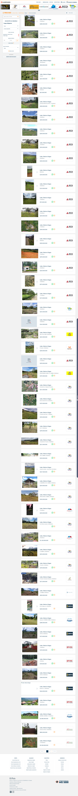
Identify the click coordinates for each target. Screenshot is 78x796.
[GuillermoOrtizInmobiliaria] (69, 334)
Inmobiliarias (45, 2)
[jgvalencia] (69, 578)
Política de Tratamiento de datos (14, 783)
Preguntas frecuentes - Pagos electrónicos (16, 788)
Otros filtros (10, 43)
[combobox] (11, 16)
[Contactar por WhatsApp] (52, 24)
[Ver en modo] (67, 13)
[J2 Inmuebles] (72, 7)
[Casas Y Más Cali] (53, 7)
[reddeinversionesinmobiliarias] (69, 21)
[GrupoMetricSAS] (69, 348)
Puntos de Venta (46, 762)
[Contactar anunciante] (54, 24)
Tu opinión (77, 397)
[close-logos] (39, 10)
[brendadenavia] (69, 729)
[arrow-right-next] (52, 751)
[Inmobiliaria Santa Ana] (63, 7)
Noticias (51, 2)
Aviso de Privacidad (12, 785)
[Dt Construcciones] (43, 7)
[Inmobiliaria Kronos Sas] (34, 7)
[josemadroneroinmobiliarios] (69, 620)
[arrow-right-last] (54, 751)
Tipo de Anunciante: (6, 46)
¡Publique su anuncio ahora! (62, 760)
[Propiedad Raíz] (5, 7)
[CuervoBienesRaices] (69, 606)
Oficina (47, 760)
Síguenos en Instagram (46, 771)
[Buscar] (18, 16)
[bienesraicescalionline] (69, 387)
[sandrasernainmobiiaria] (69, 592)
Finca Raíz (38, 2)
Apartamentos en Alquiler (31, 760)
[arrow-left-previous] (45, 751)
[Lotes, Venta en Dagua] (29, 20)
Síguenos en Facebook (46, 769)
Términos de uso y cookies (14, 786)
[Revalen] (69, 510)
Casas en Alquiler (31, 762)
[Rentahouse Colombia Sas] (24, 7)
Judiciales (62, 769)
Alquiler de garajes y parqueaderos (31, 769)
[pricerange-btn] (17, 40)
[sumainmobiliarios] (69, 647)
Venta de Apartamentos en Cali (15, 762)
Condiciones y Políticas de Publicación (15, 782)
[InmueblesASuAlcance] (69, 309)
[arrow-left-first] (42, 751)
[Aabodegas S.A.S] (14, 7)
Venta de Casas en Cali (15, 760)
